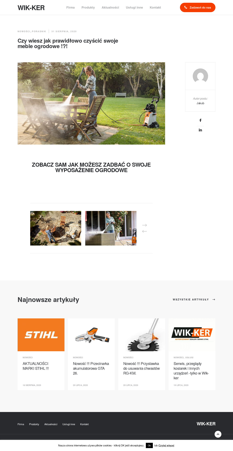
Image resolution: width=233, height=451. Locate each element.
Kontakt (84, 424)
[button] (144, 225)
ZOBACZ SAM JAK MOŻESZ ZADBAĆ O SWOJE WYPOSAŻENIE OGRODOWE (91, 167)
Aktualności (50, 424)
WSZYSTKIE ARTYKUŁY (191, 299)
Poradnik (39, 31)
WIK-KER (206, 423)
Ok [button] (149, 445)
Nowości (24, 31)
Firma (21, 424)
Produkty (34, 424)
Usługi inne (68, 424)
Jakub (200, 103)
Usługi (189, 357)
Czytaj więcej (166, 445)
